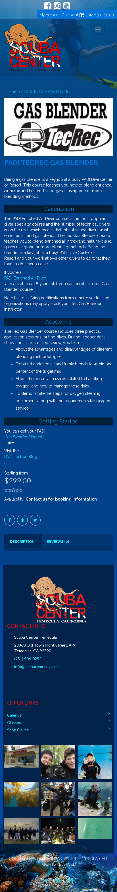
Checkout (70, 15)
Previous (8, 132)
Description (22, 541)
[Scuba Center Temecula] (32, 47)
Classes (14, 722)
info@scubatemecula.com (37, 666)
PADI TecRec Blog (20, 456)
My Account (49, 15)
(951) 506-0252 (27, 658)
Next (110, 132)
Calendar (15, 715)
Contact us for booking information (61, 499)
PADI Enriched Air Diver (25, 278)
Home (14, 92)
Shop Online (18, 729)
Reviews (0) (58, 541)
